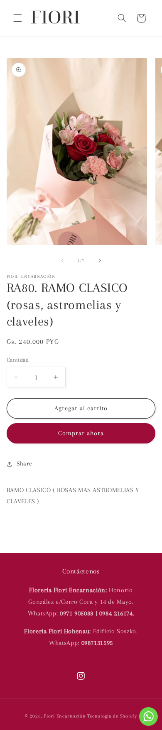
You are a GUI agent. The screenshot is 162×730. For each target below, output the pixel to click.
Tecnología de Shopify (112, 716)
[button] (17, 18)
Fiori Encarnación (65, 716)
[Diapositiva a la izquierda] (62, 261)
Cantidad (18, 360)
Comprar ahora (81, 433)
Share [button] (24, 463)
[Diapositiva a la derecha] (100, 261)
